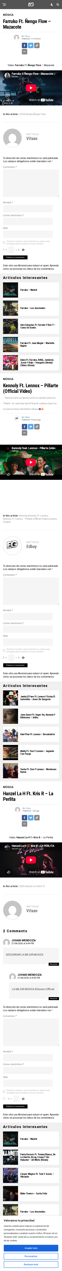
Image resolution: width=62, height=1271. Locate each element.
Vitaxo (27, 36)
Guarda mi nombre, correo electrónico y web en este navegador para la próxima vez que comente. (28, 242)
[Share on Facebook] (24, 45)
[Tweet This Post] (30, 45)
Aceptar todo (31, 1248)
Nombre (8, 202)
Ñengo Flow (39, 114)
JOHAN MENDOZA (23, 940)
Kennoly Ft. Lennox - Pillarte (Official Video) (26, 519)
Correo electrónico (13, 215)
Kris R (41, 886)
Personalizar (31, 1256)
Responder (53, 964)
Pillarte (7, 522)
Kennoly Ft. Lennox (38, 516)
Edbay (27, 417)
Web (5, 228)
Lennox (53, 519)
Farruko (29, 114)
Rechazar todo (31, 1264)
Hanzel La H (31, 886)
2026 (22, 886)
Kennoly (23, 516)
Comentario (10, 167)
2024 (22, 114)
